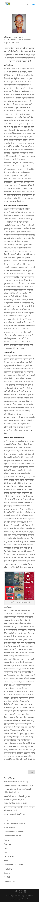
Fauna (6, 840)
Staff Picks (8, 877)
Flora (6, 848)
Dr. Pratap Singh (11, 39)
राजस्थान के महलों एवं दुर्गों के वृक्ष (14, 814)
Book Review (9, 827)
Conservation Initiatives (14, 831)
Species (7, 873)
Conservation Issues (12, 835)
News (6, 860)
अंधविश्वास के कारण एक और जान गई (16, 781)
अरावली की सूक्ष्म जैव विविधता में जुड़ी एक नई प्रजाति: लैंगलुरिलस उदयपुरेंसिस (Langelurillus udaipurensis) (18, 799)
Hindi (30, 39)
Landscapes (9, 856)
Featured (7, 844)
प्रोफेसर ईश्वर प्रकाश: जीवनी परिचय (14, 37)
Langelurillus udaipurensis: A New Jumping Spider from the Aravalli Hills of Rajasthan (18, 789)
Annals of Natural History (14, 823)
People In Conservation (11, 43)
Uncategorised (10, 881)
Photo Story (9, 869)
